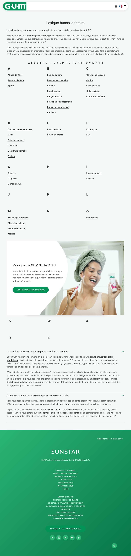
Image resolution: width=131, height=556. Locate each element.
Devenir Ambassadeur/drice (31, 290)
